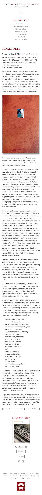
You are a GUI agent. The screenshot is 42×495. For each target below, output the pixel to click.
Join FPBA (21, 451)
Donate (21, 456)
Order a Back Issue (33, 409)
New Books (24, 476)
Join (37, 473)
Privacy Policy (25, 478)
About (5, 473)
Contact (15, 478)
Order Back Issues (21, 31)
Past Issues (21, 37)
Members (14, 476)
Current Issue (21, 24)
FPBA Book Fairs (27, 473)
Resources (35, 476)
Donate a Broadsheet (21, 26)
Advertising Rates (21, 29)
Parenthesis (14, 473)
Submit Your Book (21, 39)
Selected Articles (21, 34)
